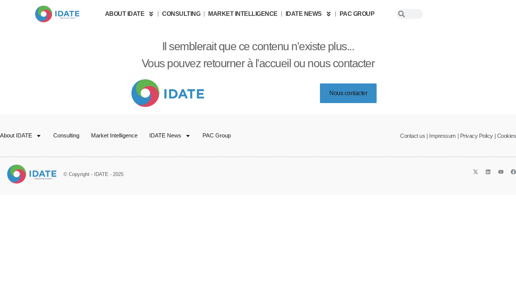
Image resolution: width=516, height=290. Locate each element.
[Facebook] (513, 171)
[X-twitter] (475, 171)
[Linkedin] (488, 171)
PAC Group (357, 14)
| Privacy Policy (475, 136)
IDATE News (304, 14)
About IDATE (125, 14)
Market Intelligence (243, 14)
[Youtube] (501, 171)
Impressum (442, 136)
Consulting (181, 14)
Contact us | (414, 136)
